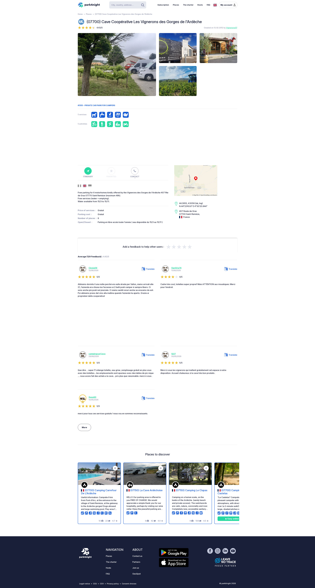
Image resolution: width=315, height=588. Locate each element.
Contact (134, 176)
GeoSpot (136, 574)
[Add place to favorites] (115, 468)
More (84, 427)
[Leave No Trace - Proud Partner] (225, 562)
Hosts (200, 5)
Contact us (137, 556)
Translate (150, 269)
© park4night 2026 (227, 583)
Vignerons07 (231, 28)
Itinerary (88, 176)
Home (80, 14)
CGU (95, 584)
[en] (215, 4)
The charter (188, 5)
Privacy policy (113, 584)
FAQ (208, 5)
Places (176, 5)
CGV (102, 584)
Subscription (163, 5)
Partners (136, 562)
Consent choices (129, 584)
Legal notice (84, 584)
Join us (135, 568)
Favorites (111, 176)
